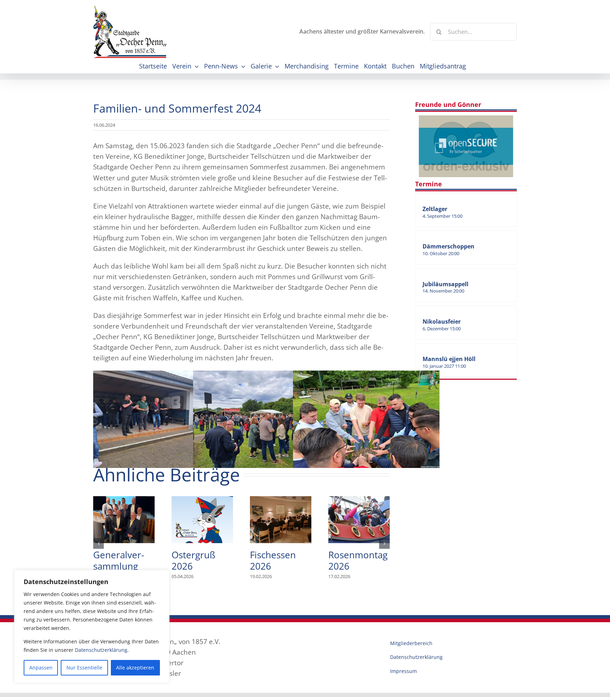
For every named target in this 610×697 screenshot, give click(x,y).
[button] (98, 543)
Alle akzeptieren (135, 667)
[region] (91, 626)
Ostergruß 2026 (202, 519)
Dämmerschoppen (448, 246)
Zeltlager (435, 209)
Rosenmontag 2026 (359, 519)
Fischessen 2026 (280, 519)
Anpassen (41, 667)
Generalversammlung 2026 (123, 519)
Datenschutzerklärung (101, 650)
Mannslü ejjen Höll (449, 359)
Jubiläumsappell (445, 284)
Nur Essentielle (84, 667)
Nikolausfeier (442, 321)
